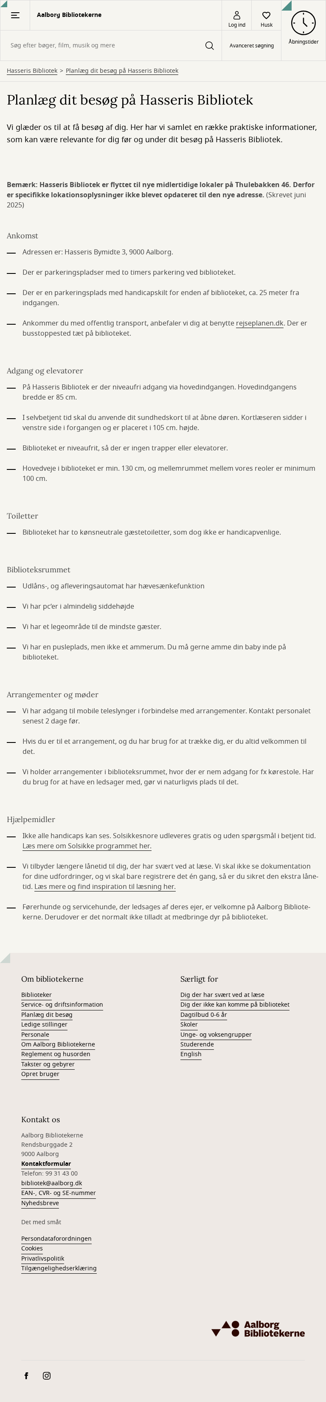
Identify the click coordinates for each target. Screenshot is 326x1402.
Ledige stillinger (44, 1024)
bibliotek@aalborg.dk (51, 1183)
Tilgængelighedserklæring (59, 1268)
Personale (35, 1034)
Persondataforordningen (56, 1238)
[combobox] (111, 45)
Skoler (189, 1024)
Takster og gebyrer (48, 1064)
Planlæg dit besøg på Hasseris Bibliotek (122, 71)
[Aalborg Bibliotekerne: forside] (258, 1329)
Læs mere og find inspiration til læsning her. (105, 887)
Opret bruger (40, 1074)
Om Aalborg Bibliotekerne (58, 1044)
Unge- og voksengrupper (216, 1034)
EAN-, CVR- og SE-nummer (58, 1193)
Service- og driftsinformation (62, 1004)
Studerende (197, 1044)
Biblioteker (36, 995)
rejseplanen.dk (260, 323)
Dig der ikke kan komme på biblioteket (234, 1004)
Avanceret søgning (252, 46)
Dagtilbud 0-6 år (203, 1014)
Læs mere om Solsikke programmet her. (87, 846)
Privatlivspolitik (42, 1258)
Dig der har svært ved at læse (222, 995)
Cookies (32, 1248)
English (191, 1054)
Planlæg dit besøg (47, 1014)
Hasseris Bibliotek (32, 71)
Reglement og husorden (55, 1054)
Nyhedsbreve (40, 1203)
